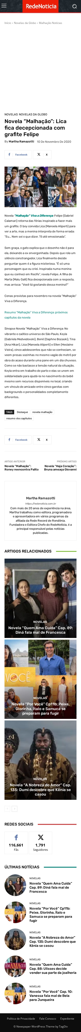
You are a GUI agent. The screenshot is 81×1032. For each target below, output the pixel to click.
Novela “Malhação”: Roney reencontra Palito (21, 467)
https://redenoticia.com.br (40, 503)
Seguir (40, 835)
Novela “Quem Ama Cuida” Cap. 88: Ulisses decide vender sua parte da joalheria (52, 969)
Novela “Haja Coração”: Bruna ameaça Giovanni (60, 467)
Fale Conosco (47, 1019)
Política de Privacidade (21, 1019)
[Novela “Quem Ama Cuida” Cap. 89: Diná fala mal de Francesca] (40, 598)
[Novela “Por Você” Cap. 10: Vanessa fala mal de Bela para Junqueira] (15, 993)
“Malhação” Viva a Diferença (33, 215)
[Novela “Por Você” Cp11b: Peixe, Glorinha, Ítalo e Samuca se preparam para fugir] (40, 679)
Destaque (22, 412)
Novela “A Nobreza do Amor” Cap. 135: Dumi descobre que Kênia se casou (40, 789)
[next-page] (14, 809)
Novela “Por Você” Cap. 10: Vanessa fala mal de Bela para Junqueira (50, 996)
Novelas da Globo (25, 23)
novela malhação (42, 412)
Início (7, 23)
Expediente (67, 1019)
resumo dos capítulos (19, 418)
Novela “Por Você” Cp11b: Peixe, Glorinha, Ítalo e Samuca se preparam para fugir (40, 709)
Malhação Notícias (50, 23)
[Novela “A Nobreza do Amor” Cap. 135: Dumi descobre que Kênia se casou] (40, 760)
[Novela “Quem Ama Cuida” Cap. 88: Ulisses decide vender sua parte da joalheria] (15, 966)
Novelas (11, 114)
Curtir (16, 835)
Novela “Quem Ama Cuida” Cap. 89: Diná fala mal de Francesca (40, 630)
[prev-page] (7, 809)
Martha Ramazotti (21, 141)
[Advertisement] (40, 67)
